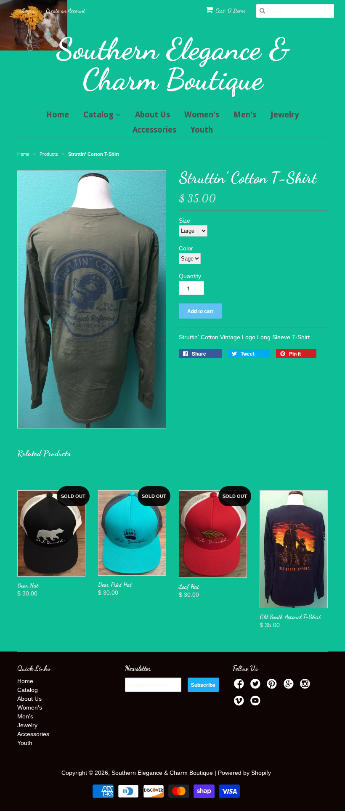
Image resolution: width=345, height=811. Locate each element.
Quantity (190, 276)
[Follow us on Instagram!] (306, 686)
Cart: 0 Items (230, 10)
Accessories (154, 130)
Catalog (99, 115)
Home (57, 115)
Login (27, 10)
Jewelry (285, 115)
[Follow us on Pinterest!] (273, 686)
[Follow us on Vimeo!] (240, 703)
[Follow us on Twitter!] (256, 686)
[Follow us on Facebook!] (240, 686)
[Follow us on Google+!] (290, 686)
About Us (152, 115)
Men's (245, 115)
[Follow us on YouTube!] (256, 703)
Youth (202, 130)
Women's (201, 115)
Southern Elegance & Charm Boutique (172, 64)
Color (186, 248)
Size (184, 220)
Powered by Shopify (244, 772)
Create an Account (65, 10)
